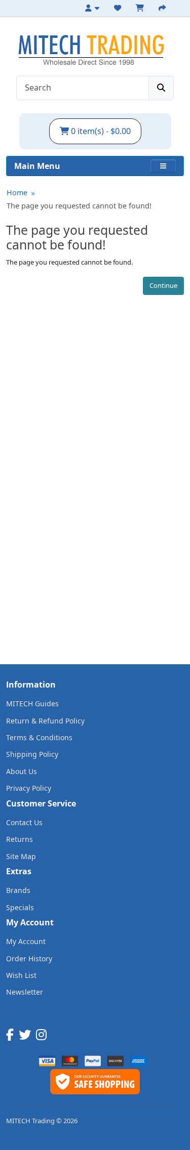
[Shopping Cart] (141, 8)
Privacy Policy (28, 788)
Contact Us (24, 822)
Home (17, 192)
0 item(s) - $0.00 (100, 131)
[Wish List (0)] (119, 8)
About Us (21, 771)
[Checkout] (164, 8)
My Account (26, 941)
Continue (163, 285)
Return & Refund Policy (45, 721)
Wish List (21, 975)
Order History (29, 958)
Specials (20, 907)
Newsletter (24, 992)
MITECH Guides (32, 703)
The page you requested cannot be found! (79, 205)
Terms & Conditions (39, 737)
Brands (18, 890)
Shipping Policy (32, 754)
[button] (163, 166)
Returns (19, 839)
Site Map (21, 856)
